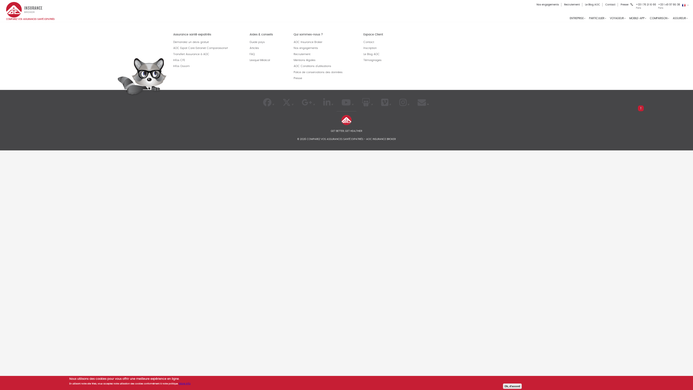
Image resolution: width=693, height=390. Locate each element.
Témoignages (372, 60)
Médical (265, 60)
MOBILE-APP (636, 18)
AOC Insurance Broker (308, 42)
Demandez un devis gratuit (191, 42)
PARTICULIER (596, 18)
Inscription (370, 48)
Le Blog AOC (592, 4)
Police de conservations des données (318, 72)
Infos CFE (179, 60)
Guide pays (257, 42)
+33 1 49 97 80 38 (669, 4)
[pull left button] (641, 108)
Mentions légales (304, 60)
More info (185, 383)
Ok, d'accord (512, 386)
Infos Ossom (181, 66)
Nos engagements (548, 4)
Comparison (658, 18)
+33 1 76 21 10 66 (646, 6)
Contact (610, 4)
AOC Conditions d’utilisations (312, 66)
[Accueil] (24, 9)
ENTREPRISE (577, 18)
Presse (624, 4)
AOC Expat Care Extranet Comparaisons (199, 48)
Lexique (254, 60)
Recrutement (572, 4)
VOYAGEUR (617, 18)
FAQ (252, 54)
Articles (254, 48)
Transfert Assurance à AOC (191, 54)
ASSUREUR (679, 18)
